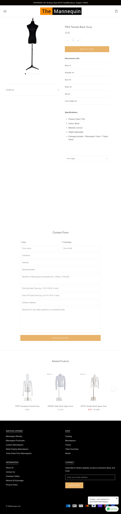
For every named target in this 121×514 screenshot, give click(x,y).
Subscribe (74, 485)
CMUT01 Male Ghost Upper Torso (60, 406)
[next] (113, 388)
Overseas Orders (12, 476)
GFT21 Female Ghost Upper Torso (94, 406)
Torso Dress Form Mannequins (19, 453)
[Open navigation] (5, 11)
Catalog (68, 436)
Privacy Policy (12, 485)
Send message (60, 338)
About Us (9, 468)
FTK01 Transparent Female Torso (27, 406)
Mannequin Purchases (15, 440)
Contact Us (10, 90)
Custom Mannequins (14, 445)
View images (71, 158)
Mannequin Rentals (14, 436)
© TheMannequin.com (13, 506)
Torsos (68, 445)
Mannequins (70, 440)
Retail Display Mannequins (17, 449)
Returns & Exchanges (15, 480)
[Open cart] (116, 11)
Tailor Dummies (71, 449)
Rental (68, 453)
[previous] (7, 388)
